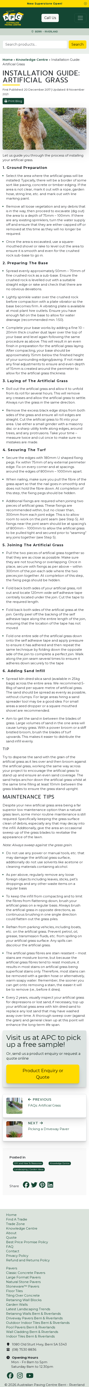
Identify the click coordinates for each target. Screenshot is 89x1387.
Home (8, 60)
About (11, 1233)
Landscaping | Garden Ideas (28, 1169)
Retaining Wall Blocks (23, 1300)
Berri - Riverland (46, 32)
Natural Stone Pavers (23, 1282)
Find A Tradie (16, 1219)
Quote (11, 1237)
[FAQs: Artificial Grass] (14, 1106)
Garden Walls (17, 1304)
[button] (85, 3)
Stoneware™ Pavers (22, 1286)
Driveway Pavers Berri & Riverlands (34, 1318)
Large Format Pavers (23, 1277)
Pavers (11, 1268)
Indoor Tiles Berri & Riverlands (30, 1336)
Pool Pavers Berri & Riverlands (30, 1327)
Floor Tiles (14, 1291)
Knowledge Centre (32, 60)
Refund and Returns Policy (28, 1260)
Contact (12, 1251)
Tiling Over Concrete (23, 1295)
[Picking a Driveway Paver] (14, 1129)
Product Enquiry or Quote (42, 1074)
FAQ (9, 1246)
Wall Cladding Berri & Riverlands (32, 1332)
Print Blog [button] (15, 101)
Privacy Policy (17, 1256)
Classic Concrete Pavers (25, 1273)
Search (78, 44)
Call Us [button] (50, 18)
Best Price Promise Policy (27, 1242)
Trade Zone (15, 1224)
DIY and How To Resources (28, 1163)
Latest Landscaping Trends (28, 1309)
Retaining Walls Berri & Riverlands (33, 1314)
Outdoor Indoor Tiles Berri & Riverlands (38, 1323)
